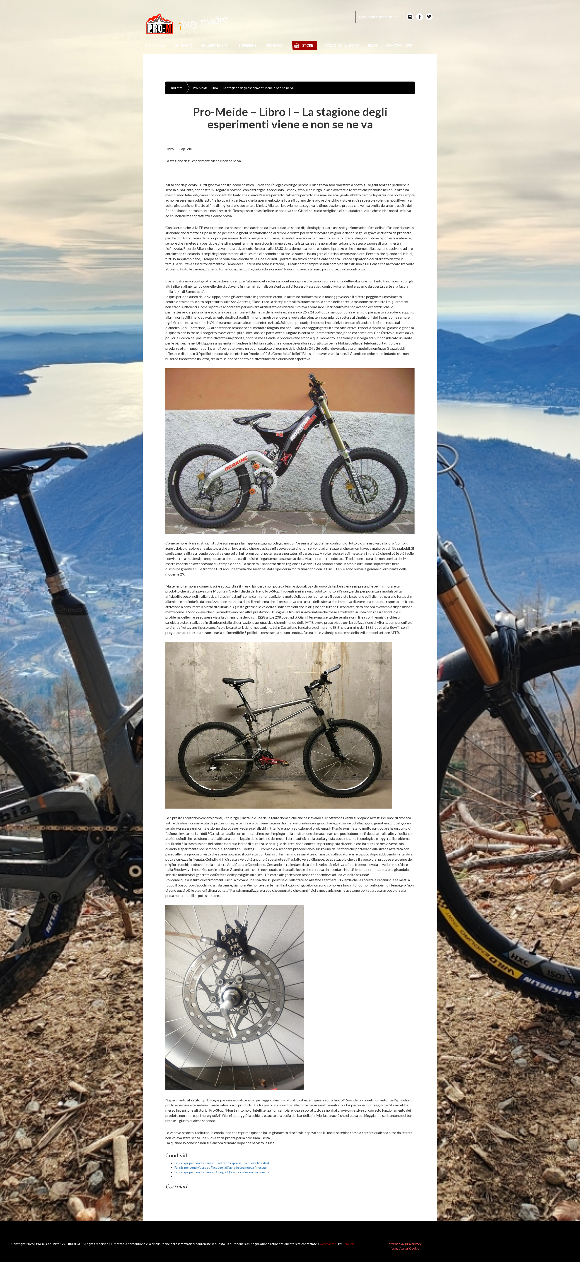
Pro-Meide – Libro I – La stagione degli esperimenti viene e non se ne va (243, 88)
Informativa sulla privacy (404, 1244)
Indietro (177, 88)
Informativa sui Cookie (403, 1248)
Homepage (156, 45)
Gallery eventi (215, 45)
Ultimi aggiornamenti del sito (379, 17)
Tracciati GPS (399, 45)
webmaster (328, 1244)
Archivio (274, 45)
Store (307, 45)
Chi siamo (183, 45)
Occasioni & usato (342, 45)
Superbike (247, 45)
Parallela (348, 1244)
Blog (372, 45)
